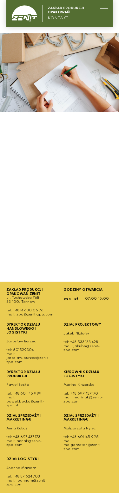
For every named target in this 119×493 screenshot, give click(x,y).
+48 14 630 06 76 (28, 310)
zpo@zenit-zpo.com (35, 314)
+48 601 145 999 (27, 394)
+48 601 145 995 (84, 437)
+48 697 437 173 (26, 437)
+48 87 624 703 (26, 476)
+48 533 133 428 (84, 342)
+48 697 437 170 (84, 394)
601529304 (23, 350)
